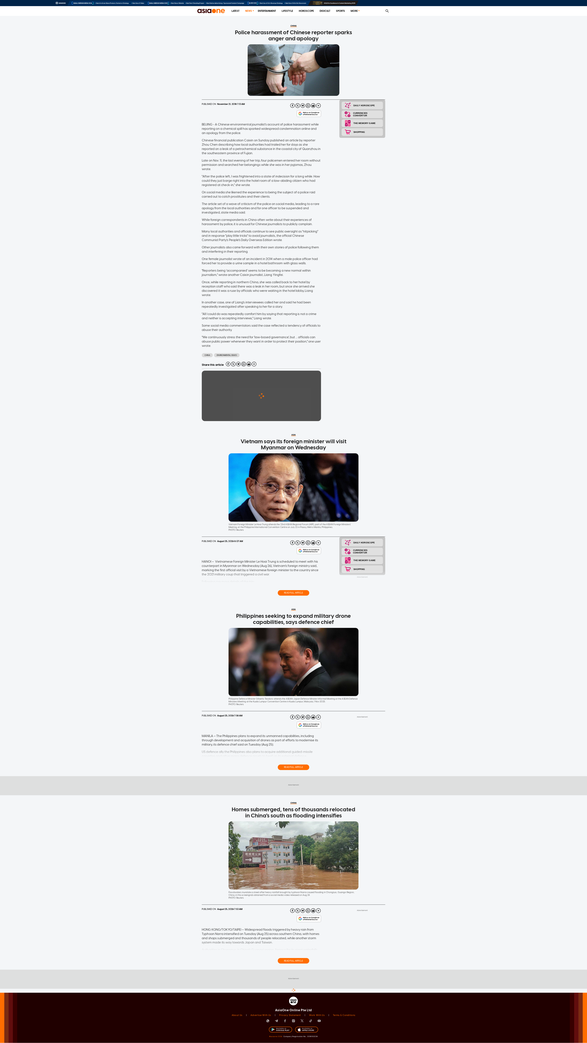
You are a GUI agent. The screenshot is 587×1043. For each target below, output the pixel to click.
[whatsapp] (308, 105)
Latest (235, 10)
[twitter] (297, 105)
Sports (340, 10)
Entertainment (267, 10)
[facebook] (292, 105)
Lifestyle (287, 10)
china (207, 355)
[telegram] (302, 105)
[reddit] (313, 105)
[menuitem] (235, 11)
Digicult (325, 10)
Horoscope (306, 10)
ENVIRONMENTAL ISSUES (227, 355)
